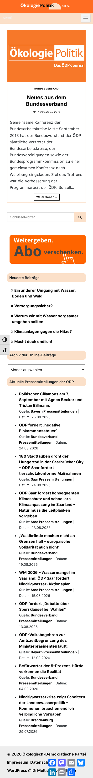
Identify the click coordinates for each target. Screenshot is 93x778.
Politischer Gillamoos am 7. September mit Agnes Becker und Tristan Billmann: (51, 400)
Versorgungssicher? (33, 305)
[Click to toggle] (86, 18)
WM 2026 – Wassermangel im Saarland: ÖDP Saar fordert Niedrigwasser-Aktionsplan (47, 578)
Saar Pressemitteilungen (51, 479)
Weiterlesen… (46, 197)
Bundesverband (46, 88)
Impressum (17, 762)
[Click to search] (80, 217)
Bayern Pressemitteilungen (54, 411)
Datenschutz (42, 762)
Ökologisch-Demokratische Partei (54, 754)
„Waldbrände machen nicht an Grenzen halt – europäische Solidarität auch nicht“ (47, 541)
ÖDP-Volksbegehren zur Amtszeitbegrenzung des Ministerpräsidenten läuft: (43, 640)
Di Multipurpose (46, 770)
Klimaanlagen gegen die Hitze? (43, 331)
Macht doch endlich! (33, 341)
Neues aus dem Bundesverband (46, 100)
